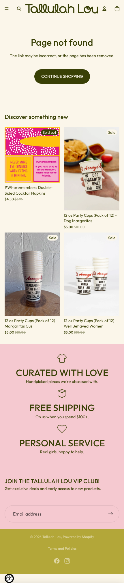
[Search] (19, 8)
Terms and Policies (62, 548)
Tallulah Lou (51, 536)
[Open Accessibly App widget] (9, 578)
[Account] (104, 8)
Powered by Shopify (78, 536)
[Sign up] (111, 514)
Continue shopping (62, 76)
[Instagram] (67, 560)
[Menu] (6, 8)
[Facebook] (56, 560)
